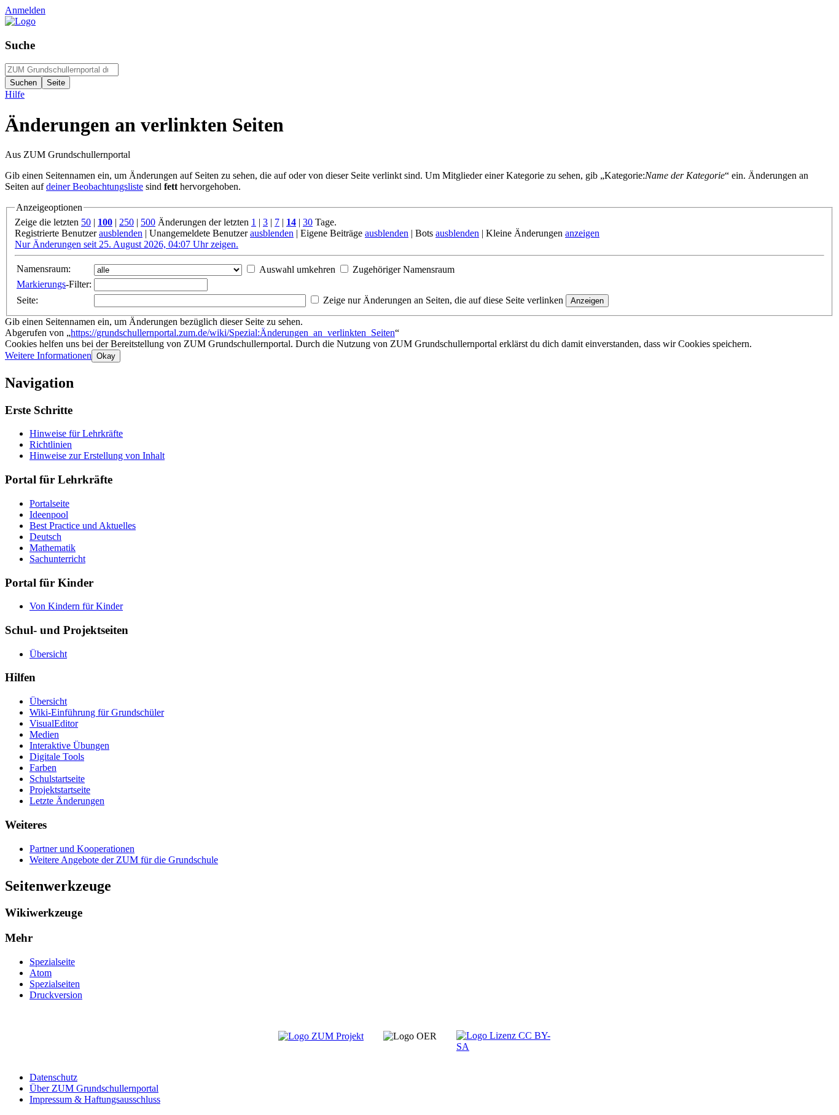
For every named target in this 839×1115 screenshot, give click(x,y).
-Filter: (54, 284)
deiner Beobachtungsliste (94, 186)
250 (126, 222)
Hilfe (15, 94)
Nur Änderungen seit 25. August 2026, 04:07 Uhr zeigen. (126, 244)
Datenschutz (53, 1077)
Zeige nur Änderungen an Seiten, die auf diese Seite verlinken (443, 300)
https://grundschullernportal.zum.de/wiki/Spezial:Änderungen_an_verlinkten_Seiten (233, 332)
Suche (20, 45)
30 (308, 222)
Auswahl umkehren (297, 269)
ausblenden (120, 233)
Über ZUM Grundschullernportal (93, 1088)
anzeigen (582, 233)
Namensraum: (44, 269)
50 (86, 222)
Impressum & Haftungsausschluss (94, 1099)
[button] (48, 355)
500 (148, 222)
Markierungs (41, 284)
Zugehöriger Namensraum (404, 269)
